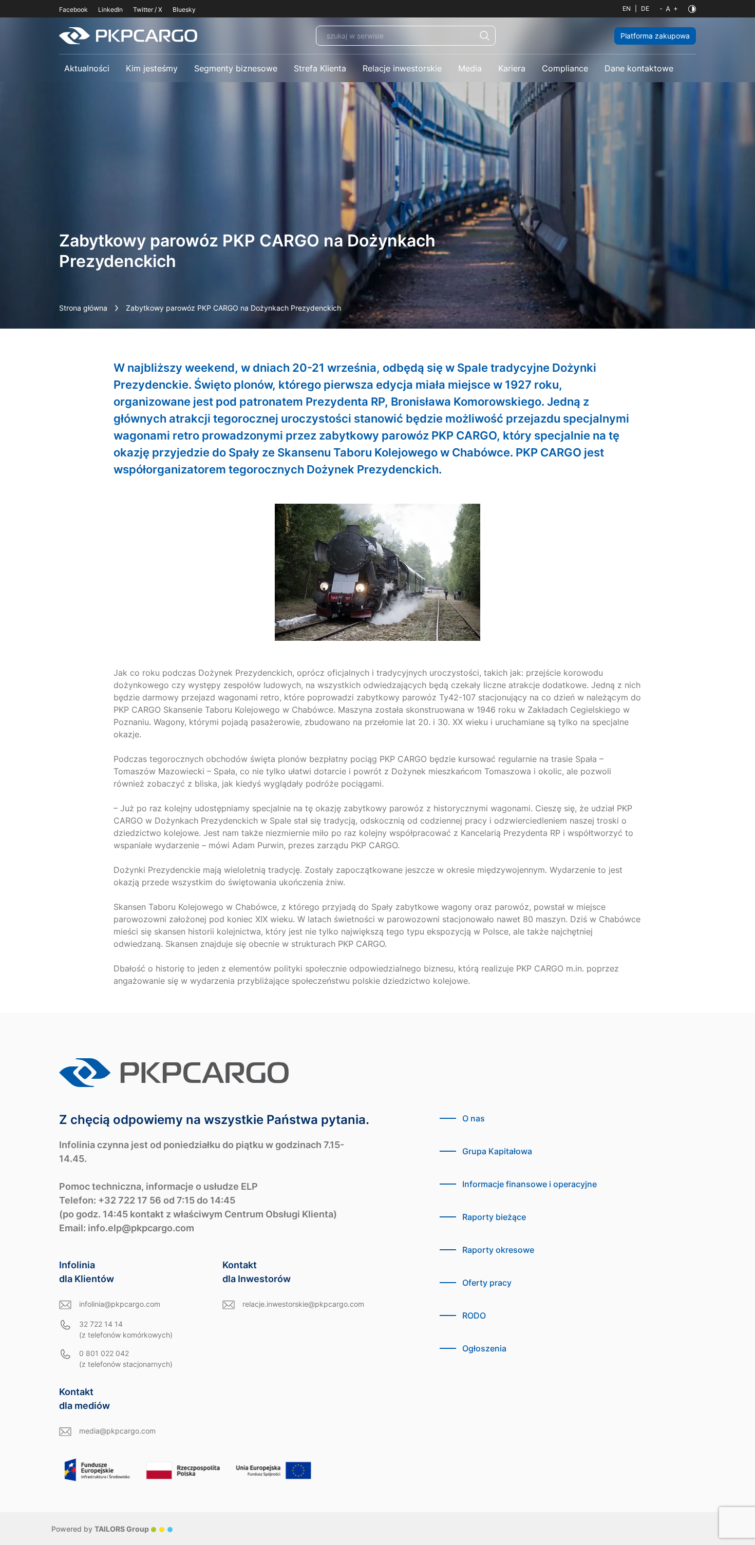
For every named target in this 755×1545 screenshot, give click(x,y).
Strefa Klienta (320, 68)
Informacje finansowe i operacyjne (529, 1184)
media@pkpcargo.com (117, 1430)
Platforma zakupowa (655, 35)
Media (470, 68)
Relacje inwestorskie (402, 68)
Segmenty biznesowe (235, 68)
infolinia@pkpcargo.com (119, 1304)
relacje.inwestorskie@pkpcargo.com (303, 1304)
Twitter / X (147, 9)
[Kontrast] (692, 9)
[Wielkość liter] (668, 8)
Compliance (565, 68)
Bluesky (184, 9)
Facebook (73, 9)
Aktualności (86, 68)
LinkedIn (110, 9)
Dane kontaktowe (639, 68)
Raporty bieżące (494, 1217)
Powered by (100, 1528)
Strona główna (83, 307)
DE (645, 8)
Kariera (511, 68)
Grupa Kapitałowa (497, 1151)
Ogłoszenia (484, 1348)
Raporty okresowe (498, 1250)
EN (626, 8)
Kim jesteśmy (152, 68)
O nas (473, 1118)
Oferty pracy (487, 1282)
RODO (474, 1315)
